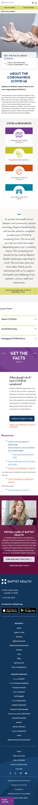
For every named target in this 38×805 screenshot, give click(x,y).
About (19, 628)
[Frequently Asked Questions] (19, 157)
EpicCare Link (19, 663)
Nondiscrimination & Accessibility (19, 794)
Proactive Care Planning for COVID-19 (21, 468)
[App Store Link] (10, 610)
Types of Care (19, 632)
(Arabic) (19, 679)
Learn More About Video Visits (18, 559)
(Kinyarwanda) (19, 740)
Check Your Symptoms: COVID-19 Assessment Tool (17, 64)
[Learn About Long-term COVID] (19, 194)
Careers (19, 650)
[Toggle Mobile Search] (33, 2)
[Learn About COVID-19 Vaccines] (19, 175)
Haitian (19, 722)
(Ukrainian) (19, 714)
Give (19, 654)
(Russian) (19, 701)
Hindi (19, 735)
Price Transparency (19, 667)
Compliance (19, 789)
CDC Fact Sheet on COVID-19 (18, 490)
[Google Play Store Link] (28, 610)
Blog (19, 658)
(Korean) (19, 692)
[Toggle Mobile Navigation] (36, 2)
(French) (19, 688)
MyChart (19, 769)
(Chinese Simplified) (19, 683)
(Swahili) (19, 718)
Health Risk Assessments (19, 645)
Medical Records (19, 641)
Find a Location (9, 8)
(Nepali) (19, 696)
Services (19, 637)
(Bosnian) (19, 731)
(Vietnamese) (19, 709)
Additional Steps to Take (22, 418)
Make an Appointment (19, 764)
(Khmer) (19, 727)
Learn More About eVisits (19, 566)
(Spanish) (19, 705)
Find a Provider (28, 8)
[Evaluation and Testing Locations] (19, 137)
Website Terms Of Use (19, 785)
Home (19, 751)
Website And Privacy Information (19, 781)
